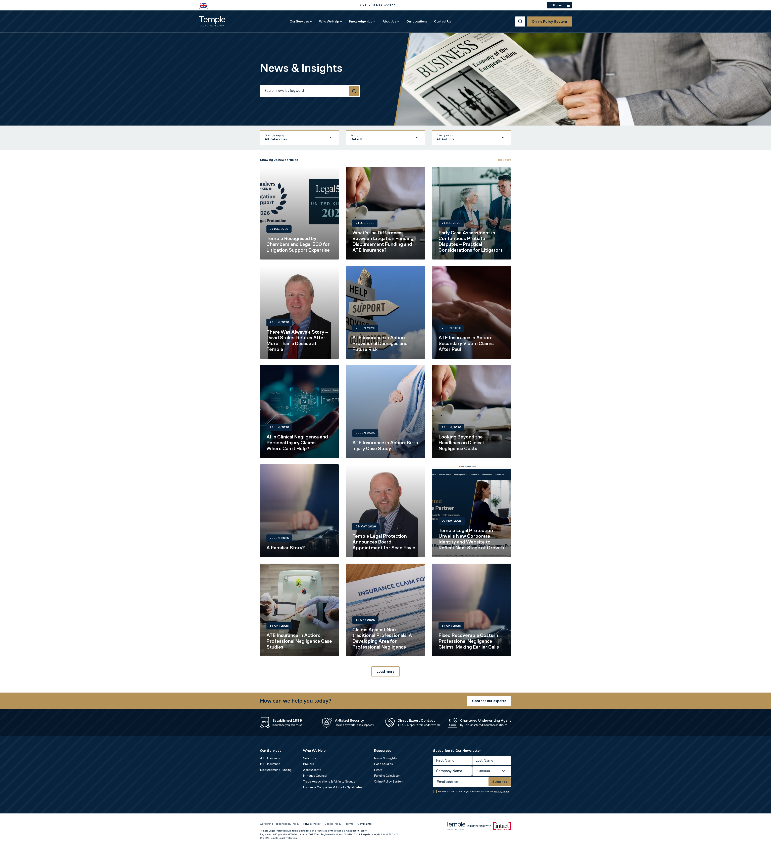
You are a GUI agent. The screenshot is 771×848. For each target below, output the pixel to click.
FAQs (378, 770)
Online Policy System (389, 781)
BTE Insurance (270, 764)
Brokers (308, 764)
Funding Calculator (387, 776)
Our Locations (416, 21)
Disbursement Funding (276, 770)
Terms (349, 824)
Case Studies (383, 764)
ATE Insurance (270, 758)
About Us (389, 21)
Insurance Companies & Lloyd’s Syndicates (333, 787)
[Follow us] (568, 5)
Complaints (364, 824)
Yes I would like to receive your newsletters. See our (473, 791)
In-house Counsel (315, 776)
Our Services (299, 21)
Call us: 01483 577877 (377, 5)
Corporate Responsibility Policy (279, 824)
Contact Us (442, 21)
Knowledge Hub (360, 21)
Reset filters (504, 159)
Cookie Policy (332, 824)
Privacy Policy (501, 791)
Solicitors (309, 758)
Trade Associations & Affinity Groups (329, 781)
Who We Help (329, 21)
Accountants (312, 770)
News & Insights (385, 758)
